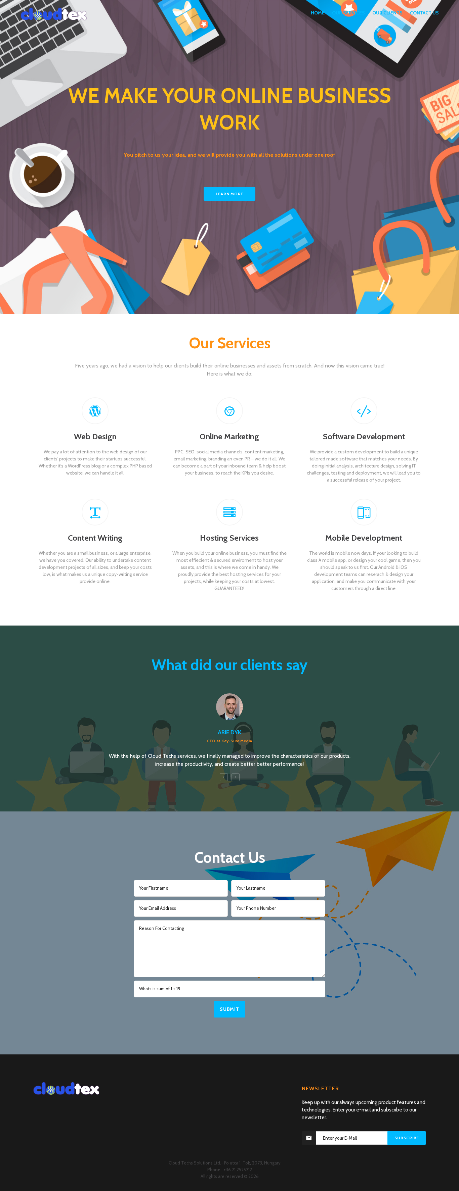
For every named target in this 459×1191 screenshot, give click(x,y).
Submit (229, 1009)
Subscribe (406, 1137)
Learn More (229, 193)
